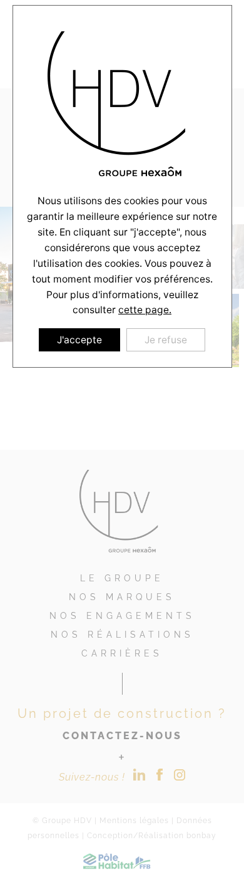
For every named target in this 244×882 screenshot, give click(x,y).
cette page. (144, 310)
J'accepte (79, 340)
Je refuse (166, 340)
